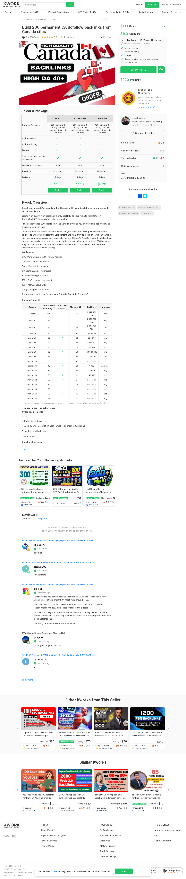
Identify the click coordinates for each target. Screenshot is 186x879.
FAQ (156, 835)
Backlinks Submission (128, 213)
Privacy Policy (47, 846)
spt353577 (40, 659)
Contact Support (162, 840)
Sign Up (152, 4)
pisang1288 (40, 566)
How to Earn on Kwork (110, 835)
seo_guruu (101, 808)
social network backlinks (148, 207)
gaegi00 (38, 637)
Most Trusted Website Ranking (147, 121)
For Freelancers (107, 830)
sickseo (38, 588)
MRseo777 (39, 544)
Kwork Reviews (107, 851)
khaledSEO (65, 808)
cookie (54, 871)
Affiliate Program (108, 846)
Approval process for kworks (168, 830)
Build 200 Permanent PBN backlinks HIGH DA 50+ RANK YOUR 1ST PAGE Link (59, 562)
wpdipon (28, 808)
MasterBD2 (27, 502)
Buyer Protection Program (53, 835)
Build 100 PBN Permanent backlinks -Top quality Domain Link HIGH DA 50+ (57, 540)
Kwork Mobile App (108, 856)
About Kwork (47, 830)
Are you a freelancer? (172, 4)
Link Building (147, 213)
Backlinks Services (127, 207)
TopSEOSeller (138, 118)
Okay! (124, 871)
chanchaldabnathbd (61, 503)
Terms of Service (49, 840)
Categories (105, 840)
